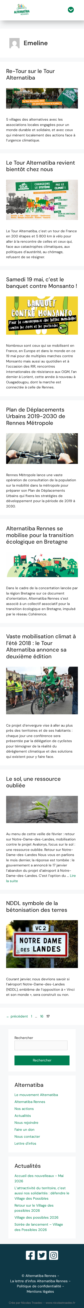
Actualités (22, 1115)
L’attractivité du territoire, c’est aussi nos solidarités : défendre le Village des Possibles (41, 1193)
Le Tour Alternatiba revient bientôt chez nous (40, 166)
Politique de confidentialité (39, 1286)
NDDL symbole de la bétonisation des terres (36, 906)
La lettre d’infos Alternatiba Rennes (39, 1281)
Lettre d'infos (25, 1143)
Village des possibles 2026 (36, 1217)
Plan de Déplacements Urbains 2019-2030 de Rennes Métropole (35, 416)
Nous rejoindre (26, 1122)
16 (42, 1016)
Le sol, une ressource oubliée (33, 782)
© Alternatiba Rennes (39, 1275)
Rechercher (23, 1037)
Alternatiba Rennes (29, 1101)
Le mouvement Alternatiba (36, 1095)
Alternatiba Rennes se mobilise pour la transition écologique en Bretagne (40, 535)
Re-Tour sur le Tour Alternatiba (30, 74)
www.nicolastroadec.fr (60, 1303)
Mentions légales (40, 1291)
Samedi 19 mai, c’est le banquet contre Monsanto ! (41, 282)
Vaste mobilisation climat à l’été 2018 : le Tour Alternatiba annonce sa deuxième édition (41, 646)
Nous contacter (27, 1136)
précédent (17, 1016)
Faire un (21, 1129)
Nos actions (24, 1108)
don (31, 1129)
